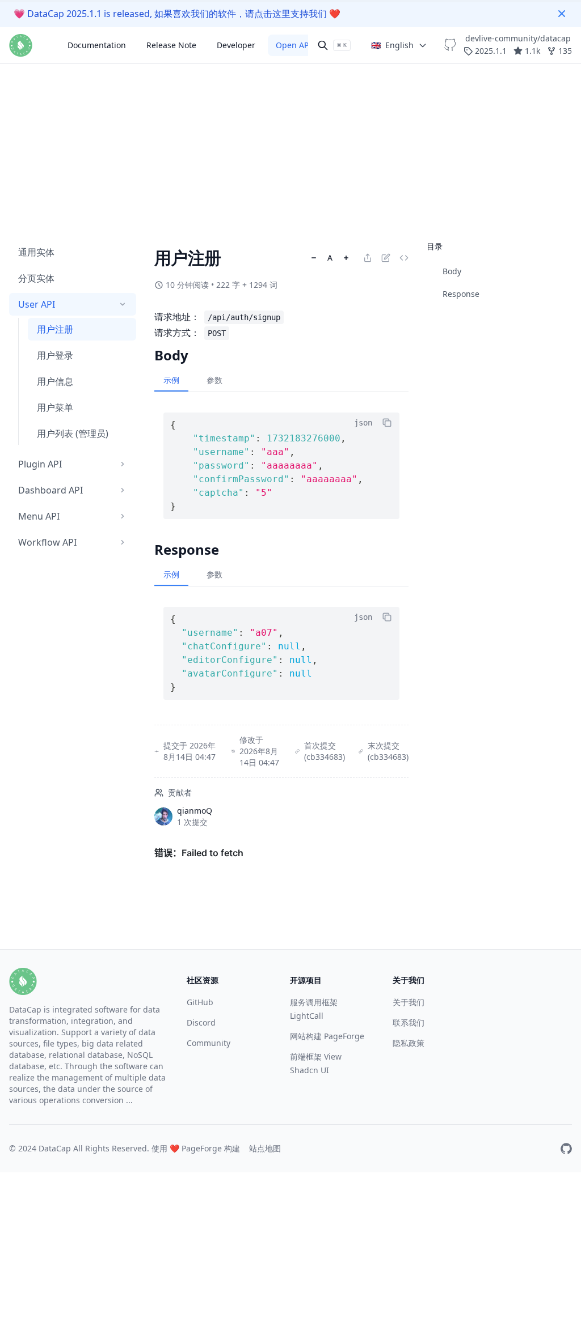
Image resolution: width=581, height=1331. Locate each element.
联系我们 (408, 1022)
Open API (293, 45)
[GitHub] (566, 1148)
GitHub (200, 1002)
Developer (236, 45)
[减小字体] (314, 258)
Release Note (171, 45)
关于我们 (408, 1002)
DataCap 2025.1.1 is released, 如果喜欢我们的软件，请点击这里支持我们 (177, 13)
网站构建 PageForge (327, 1036)
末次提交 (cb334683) (388, 751)
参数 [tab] (214, 380)
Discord (201, 1022)
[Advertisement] (290, 79)
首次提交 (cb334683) (324, 751)
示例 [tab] (171, 380)
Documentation (97, 45)
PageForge (202, 1148)
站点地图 (265, 1148)
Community (208, 1042)
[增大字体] (346, 258)
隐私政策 (408, 1042)
